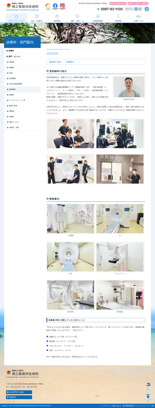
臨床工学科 (13, 106)
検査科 (11, 95)
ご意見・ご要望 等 (138, 3)
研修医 (11, 62)
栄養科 (11, 116)
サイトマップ (141, 406)
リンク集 (151, 406)
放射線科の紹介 (55, 62)
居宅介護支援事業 (15, 84)
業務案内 (70, 62)
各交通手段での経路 (17, 392)
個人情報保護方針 (129, 406)
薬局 (10, 73)
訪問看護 (12, 78)
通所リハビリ (14, 122)
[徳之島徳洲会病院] (22, 8)
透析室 (11, 111)
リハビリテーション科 (17, 100)
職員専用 (12, 397)
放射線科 (12, 89)
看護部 (11, 67)
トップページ (105, 406)
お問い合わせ (118, 3)
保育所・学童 (14, 127)
